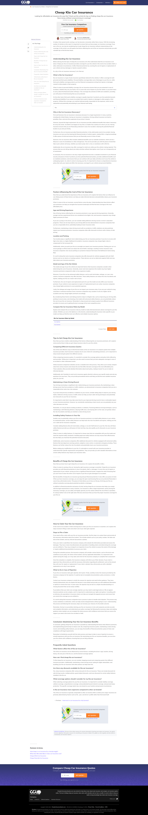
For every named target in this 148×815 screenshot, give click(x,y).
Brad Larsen (86, 37)
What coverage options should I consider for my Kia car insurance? (41, 94)
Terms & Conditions (99, 807)
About (31, 799)
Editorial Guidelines (59, 731)
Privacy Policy (91, 807)
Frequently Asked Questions (41, 74)
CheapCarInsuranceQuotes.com (59, 807)
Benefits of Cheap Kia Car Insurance (40, 61)
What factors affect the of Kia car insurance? (40, 78)
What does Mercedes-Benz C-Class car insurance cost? (46, 753)
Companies (99, 2)
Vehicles (107, 2)
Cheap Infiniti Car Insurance (38, 756)
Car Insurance (90, 2)
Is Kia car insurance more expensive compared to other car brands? (40, 100)
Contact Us (37, 799)
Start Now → (112, 329)
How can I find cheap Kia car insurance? (41, 82)
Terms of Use (81, 33)
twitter (117, 799)
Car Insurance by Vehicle (38, 6)
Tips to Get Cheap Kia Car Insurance (40, 57)
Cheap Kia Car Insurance (52, 6)
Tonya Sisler (68, 37)
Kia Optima (57, 322)
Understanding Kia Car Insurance (40, 48)
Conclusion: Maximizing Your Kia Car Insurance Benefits (41, 70)
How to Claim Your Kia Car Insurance (41, 66)
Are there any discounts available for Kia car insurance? (40, 88)
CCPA (106, 807)
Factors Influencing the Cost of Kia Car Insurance (41, 52)
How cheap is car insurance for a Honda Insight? (44, 751)
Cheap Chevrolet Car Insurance (39, 758)
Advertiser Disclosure (35, 39)
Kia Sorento (57, 324)
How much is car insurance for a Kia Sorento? (75, 700)
